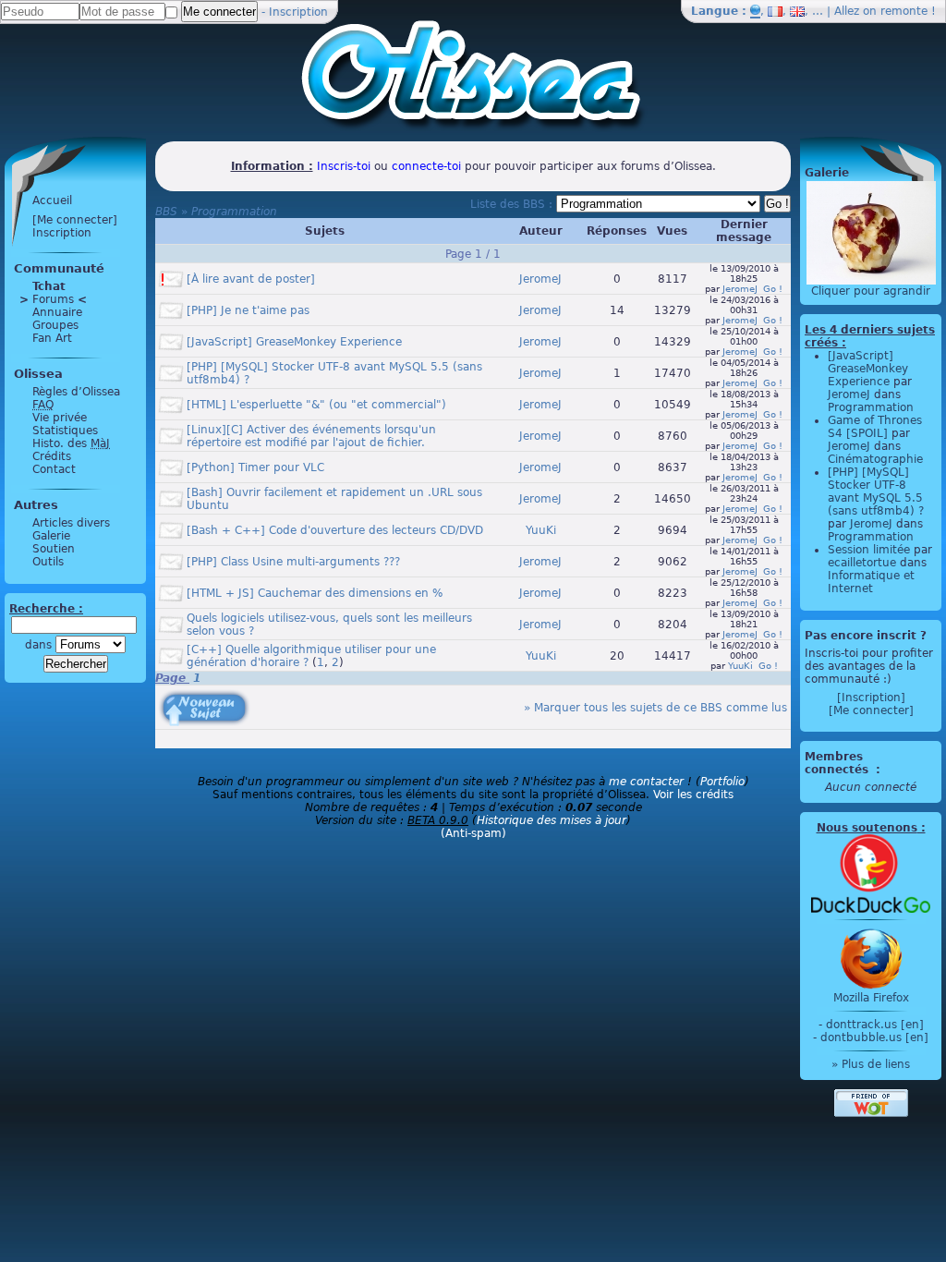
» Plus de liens (870, 1064)
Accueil (52, 200)
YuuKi (541, 530)
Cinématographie (875, 459)
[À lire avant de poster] (251, 279)
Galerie (51, 535)
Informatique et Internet (871, 582)
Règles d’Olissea (76, 391)
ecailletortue (862, 562)
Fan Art (52, 338)
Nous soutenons (867, 827)
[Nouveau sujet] (202, 694)
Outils (48, 561)
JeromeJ (540, 279)
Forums (53, 299)
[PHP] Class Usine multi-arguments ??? (293, 561)
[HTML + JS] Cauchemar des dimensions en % (315, 593)
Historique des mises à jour (551, 820)
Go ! (772, 289)
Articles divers (71, 522)
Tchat (49, 286)
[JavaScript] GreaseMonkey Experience (294, 341)
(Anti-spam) (473, 833)
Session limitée (869, 549)
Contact (54, 469)
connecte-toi (426, 166)
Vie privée (59, 417)
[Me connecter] (74, 219)
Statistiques (65, 430)
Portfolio (722, 781)
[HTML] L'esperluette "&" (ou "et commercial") (316, 404)
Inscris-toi (343, 166)
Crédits (51, 456)
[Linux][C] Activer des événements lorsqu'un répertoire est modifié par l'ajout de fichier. (311, 436)
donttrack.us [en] (875, 1024)
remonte (904, 11)
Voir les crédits (693, 794)
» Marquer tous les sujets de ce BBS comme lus (655, 707)
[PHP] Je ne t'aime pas (248, 310)
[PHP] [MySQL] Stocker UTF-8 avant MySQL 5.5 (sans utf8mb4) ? (876, 491)
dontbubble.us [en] (874, 1037)
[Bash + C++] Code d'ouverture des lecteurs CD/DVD (335, 530)
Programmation (234, 211)
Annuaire (57, 312)
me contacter (646, 781)
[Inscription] (871, 697)
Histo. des (71, 443)
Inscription (298, 12)
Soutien (53, 548)
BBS (166, 211)
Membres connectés (838, 763)
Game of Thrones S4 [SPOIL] (875, 427)
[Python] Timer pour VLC (255, 467)
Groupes (55, 325)
